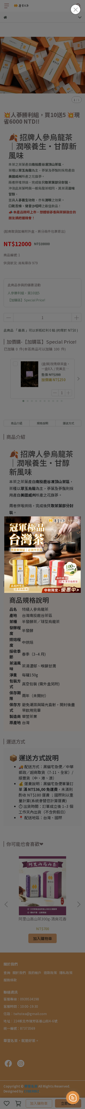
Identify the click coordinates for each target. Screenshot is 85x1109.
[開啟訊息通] (72, 1097)
